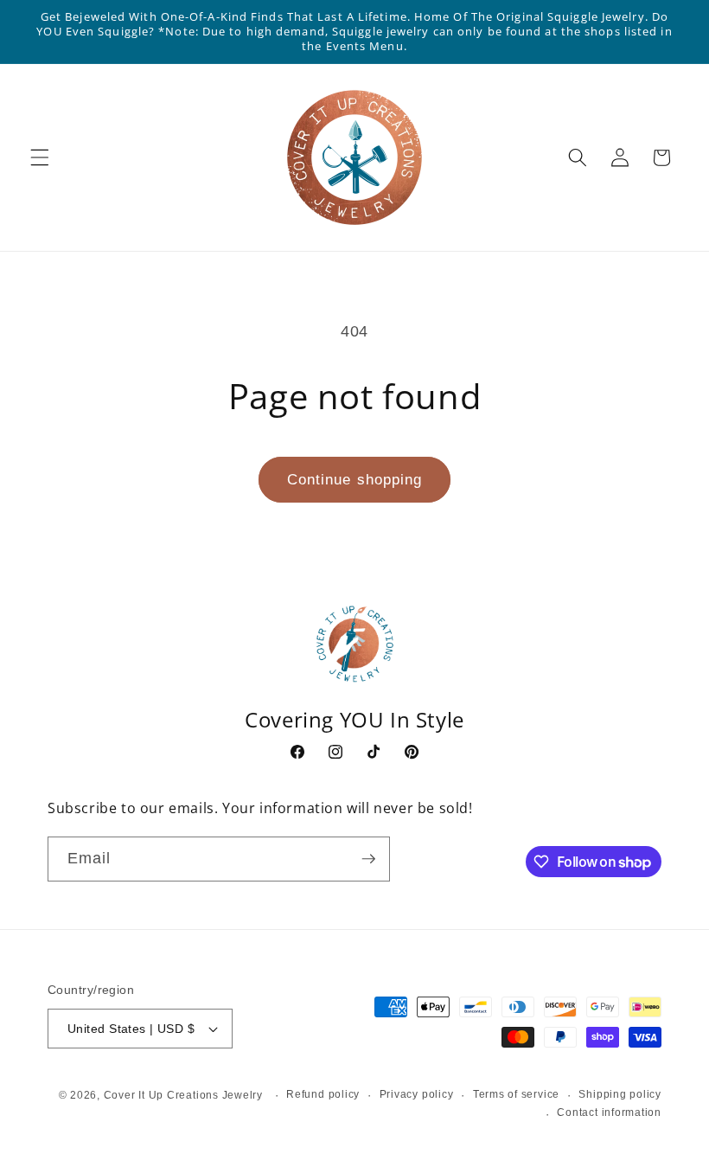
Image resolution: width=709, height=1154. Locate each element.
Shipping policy (619, 1094)
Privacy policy (417, 1094)
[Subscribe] (368, 859)
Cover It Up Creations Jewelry (183, 1095)
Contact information (609, 1112)
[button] (40, 157)
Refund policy (323, 1094)
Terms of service (516, 1094)
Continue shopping (355, 479)
